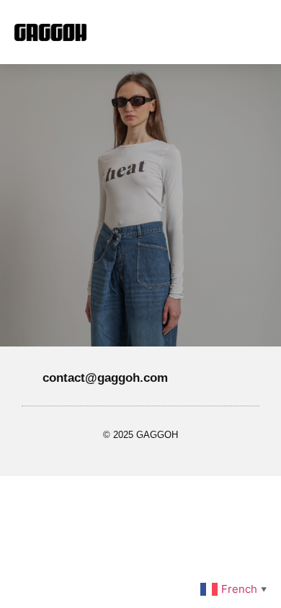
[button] (152, 32)
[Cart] (230, 32)
